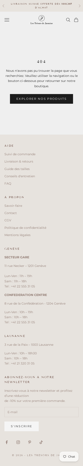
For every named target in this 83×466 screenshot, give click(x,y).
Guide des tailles (17, 169)
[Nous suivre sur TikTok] (41, 442)
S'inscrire (21, 426)
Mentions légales (17, 235)
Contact (10, 213)
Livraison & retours (18, 161)
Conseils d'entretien (19, 176)
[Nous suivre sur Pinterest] (29, 442)
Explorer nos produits (41, 98)
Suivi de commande (19, 154)
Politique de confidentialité (25, 228)
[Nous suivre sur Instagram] (18, 442)
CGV (7, 220)
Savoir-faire (13, 206)
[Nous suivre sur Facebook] (6, 442)
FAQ (7, 183)
